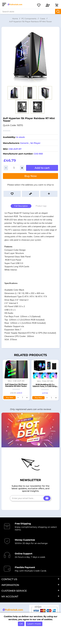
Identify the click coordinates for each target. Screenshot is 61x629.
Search (58, 11)
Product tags (41, 206)
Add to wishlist (12, 194)
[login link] (47, 5)
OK (21, 623)
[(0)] (39, 5)
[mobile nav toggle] (4, 4)
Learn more (34, 623)
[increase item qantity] (27, 397)
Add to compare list (30, 194)
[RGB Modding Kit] (45, 369)
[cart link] (57, 5)
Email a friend (48, 194)
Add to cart (42, 168)
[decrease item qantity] (18, 397)
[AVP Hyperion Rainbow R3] (16, 369)
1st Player (35, 143)
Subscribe (46, 498)
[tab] (21, 206)
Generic (24, 143)
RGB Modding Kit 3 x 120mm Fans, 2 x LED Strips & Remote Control (45, 386)
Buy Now (30, 176)
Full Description (21, 206)
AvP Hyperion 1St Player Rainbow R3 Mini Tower (16, 385)
